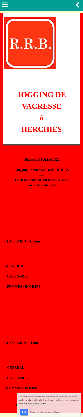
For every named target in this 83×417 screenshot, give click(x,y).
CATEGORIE (17, 276)
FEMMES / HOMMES (23, 286)
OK (24, 412)
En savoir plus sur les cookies (44, 412)
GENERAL (15, 266)
